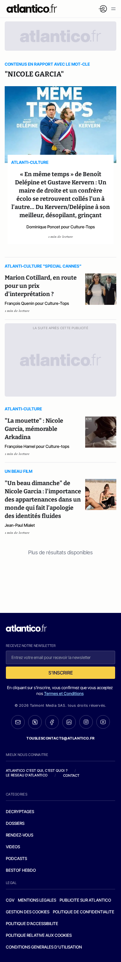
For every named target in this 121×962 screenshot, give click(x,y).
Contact (71, 775)
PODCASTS (16, 858)
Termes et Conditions (64, 693)
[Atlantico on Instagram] (86, 722)
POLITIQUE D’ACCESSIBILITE (32, 923)
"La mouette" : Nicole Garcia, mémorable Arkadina (34, 429)
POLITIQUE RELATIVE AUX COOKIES (39, 935)
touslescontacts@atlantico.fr (60, 738)
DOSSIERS (15, 823)
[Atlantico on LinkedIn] (69, 722)
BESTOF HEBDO (21, 870)
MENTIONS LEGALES (37, 900)
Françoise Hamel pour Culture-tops (37, 446)
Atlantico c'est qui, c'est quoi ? (37, 770)
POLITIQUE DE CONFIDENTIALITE (83, 911)
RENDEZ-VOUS (19, 834)
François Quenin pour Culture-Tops (37, 303)
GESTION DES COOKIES (27, 911)
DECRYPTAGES (20, 811)
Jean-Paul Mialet (20, 525)
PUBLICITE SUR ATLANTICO (85, 900)
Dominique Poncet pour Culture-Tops (60, 226)
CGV (10, 900)
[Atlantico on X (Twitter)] (35, 722)
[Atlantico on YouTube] (103, 722)
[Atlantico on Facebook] (52, 722)
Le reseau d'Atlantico (27, 775)
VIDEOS (13, 846)
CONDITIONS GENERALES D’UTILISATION (44, 946)
